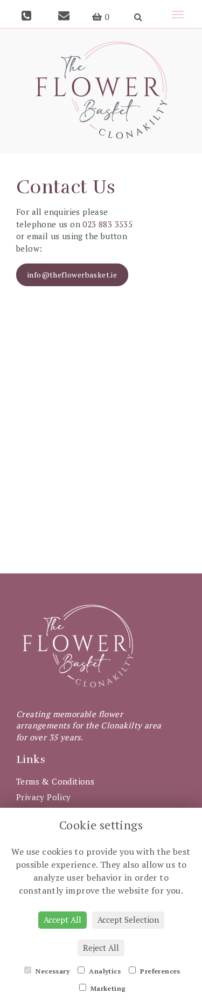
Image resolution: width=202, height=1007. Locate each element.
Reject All (101, 947)
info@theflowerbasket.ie (72, 274)
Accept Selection (128, 919)
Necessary (51, 971)
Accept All (62, 919)
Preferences (159, 971)
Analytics (104, 971)
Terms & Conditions (55, 781)
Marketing (107, 988)
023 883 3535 (107, 224)
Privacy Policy (43, 797)
